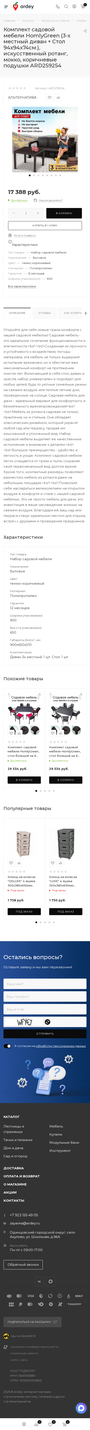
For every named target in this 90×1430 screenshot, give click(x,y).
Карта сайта (19, 1360)
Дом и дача (13, 1148)
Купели (55, 1134)
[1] (9, 88)
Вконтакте (39, 1281)
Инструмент (60, 1151)
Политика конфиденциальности (34, 1347)
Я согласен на (50, 1046)
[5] (24, 88)
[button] (30, 175)
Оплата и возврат (21, 1176)
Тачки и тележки (17, 1140)
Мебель (56, 1126)
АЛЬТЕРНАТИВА (22, 97)
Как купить (73, 313)
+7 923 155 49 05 (24, 1215)
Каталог (11, 1117)
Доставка (13, 1168)
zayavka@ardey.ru (25, 1223)
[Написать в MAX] (81, 1408)
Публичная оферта (24, 1353)
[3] (17, 88)
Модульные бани (64, 1142)
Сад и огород (15, 1156)
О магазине (15, 1184)
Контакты (13, 1200)
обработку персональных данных (61, 1046)
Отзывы (44, 313)
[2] (13, 88)
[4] (20, 88)
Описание (17, 313)
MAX (50, 1281)
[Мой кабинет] (74, 7)
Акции (10, 1192)
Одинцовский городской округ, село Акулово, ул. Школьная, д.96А (42, 1234)
